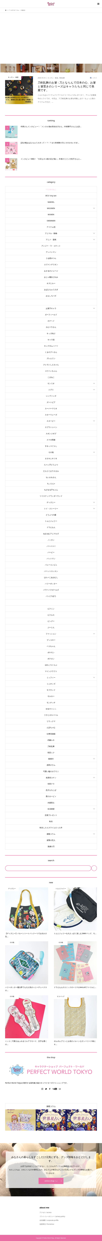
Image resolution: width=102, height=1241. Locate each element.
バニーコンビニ (51, 565)
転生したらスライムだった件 (51, 827)
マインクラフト (51, 671)
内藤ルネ (51, 740)
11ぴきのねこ (51, 189)
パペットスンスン (51, 571)
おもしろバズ (51, 296)
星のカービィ (51, 796)
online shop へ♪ (51, 1181)
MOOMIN (51, 208)
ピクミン (51, 608)
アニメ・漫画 (51, 239)
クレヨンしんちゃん (51, 364)
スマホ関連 (51, 440)
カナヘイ (51, 321)
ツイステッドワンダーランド (51, 496)
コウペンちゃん (51, 371)
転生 (51, 821)
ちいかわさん (51, 477)
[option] (20, 1120)
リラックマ (51, 721)
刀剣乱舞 (51, 746)
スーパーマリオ (51, 408)
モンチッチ (51, 702)
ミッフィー (51, 677)
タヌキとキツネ (51, 458)
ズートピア (51, 402)
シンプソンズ (51, 396)
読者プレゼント (51, 815)
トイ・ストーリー (51, 508)
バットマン (51, 558)
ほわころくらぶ (51, 665)
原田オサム (51, 765)
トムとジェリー (51, 521)
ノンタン (51, 540)
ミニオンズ (51, 684)
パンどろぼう (51, 596)
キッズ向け (51, 333)
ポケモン (51, 652)
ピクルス (51, 615)
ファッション (51, 634)
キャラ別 (51, 339)
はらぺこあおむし (51, 577)
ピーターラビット (51, 602)
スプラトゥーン (51, 427)
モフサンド (51, 690)
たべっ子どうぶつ (51, 464)
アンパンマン (51, 252)
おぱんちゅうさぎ (51, 289)
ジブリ (51, 389)
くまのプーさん (51, 352)
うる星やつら (51, 258)
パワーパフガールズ (51, 590)
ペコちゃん (51, 646)
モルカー (51, 696)
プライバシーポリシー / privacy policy (52, 1216)
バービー (51, 552)
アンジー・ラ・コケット (51, 246)
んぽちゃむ (51, 727)
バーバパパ (51, 546)
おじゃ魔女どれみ (51, 277)
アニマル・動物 (51, 233)
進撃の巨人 (51, 840)
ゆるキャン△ (51, 709)
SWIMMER (51, 221)
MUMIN (51, 214)
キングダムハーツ (51, 346)
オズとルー (51, 283)
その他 (51, 452)
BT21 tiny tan (51, 195)
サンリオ (51, 383)
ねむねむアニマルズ (51, 533)
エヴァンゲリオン (51, 264)
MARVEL (51, 202)
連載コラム (51, 834)
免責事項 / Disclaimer (47, 1224)
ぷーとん (51, 627)
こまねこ (51, 377)
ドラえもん (51, 527)
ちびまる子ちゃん (51, 490)
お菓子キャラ (51, 308)
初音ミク (51, 752)
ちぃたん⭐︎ (51, 483)
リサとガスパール (51, 715)
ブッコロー (51, 640)
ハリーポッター (51, 583)
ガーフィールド (51, 314)
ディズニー (51, 502)
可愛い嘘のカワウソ (51, 771)
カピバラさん (51, 327)
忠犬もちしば (51, 790)
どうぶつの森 (51, 515)
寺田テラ (51, 784)
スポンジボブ (51, 433)
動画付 (51, 759)
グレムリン (51, 358)
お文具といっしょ (51, 302)
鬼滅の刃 (51, 846)
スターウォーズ (51, 415)
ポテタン (51, 658)
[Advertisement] (51, 34)
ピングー (51, 621)
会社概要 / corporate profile (49, 1220)
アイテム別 (51, 227)
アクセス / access (45, 1212)
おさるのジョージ (51, 271)
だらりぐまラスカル (51, 471)
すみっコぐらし (51, 446)
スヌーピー (51, 421)
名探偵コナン (51, 777)
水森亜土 (51, 802)
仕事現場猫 (51, 734)
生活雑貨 (51, 809)
